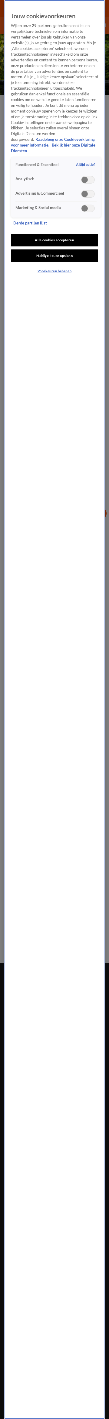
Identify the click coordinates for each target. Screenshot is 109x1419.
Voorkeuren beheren (54, 271)
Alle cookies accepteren (54, 240)
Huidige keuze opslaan (54, 256)
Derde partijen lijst (30, 223)
